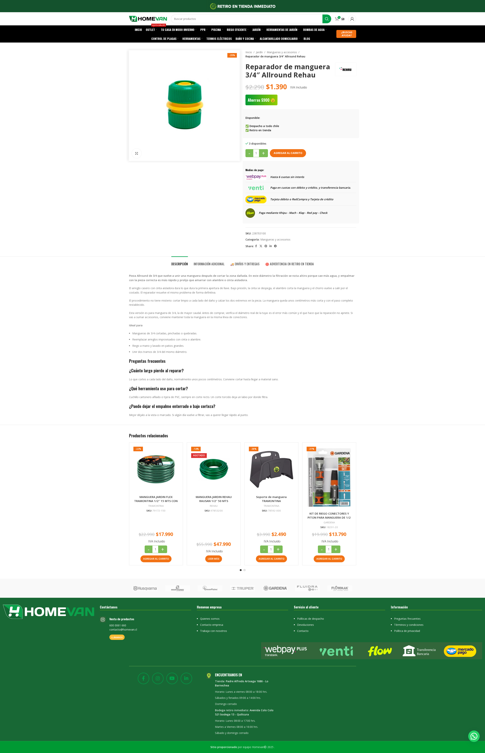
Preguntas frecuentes (407, 618)
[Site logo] (148, 18)
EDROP (339, 588)
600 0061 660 (117, 625)
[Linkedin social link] (270, 246)
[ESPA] (210, 588)
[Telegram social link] (275, 246)
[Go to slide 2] (244, 570)
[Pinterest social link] (265, 246)
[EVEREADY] (177, 588)
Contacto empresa (211, 625)
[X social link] (260, 246)
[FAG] (145, 588)
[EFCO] (307, 588)
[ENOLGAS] (242, 588)
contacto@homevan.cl (123, 629)
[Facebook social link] (256, 246)
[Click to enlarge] (136, 153)
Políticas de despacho (310, 618)
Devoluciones (305, 625)
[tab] (179, 262)
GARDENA (329, 522)
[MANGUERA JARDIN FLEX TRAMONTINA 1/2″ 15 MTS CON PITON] (156, 469)
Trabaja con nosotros (213, 631)
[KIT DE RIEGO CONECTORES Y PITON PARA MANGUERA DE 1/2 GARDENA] (329, 477)
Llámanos (117, 637)
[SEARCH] (326, 18)
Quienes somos (210, 618)
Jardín (259, 52)
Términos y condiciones (408, 625)
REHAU (214, 506)
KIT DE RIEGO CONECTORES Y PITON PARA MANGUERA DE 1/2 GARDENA (329, 517)
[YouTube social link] (172, 678)
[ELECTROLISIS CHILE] (275, 588)
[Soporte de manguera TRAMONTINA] (271, 469)
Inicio (248, 52)
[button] (156, 558)
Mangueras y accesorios (282, 52)
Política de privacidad (407, 631)
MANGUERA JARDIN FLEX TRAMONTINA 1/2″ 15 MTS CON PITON (156, 501)
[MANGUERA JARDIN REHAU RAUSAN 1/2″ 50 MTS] (214, 469)
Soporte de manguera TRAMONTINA (271, 499)
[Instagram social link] (158, 678)
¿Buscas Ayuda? (346, 34)
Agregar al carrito (288, 152)
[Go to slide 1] (241, 570)
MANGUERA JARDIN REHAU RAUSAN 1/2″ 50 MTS (214, 499)
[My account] (352, 19)
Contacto (303, 631)
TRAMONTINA (156, 506)
